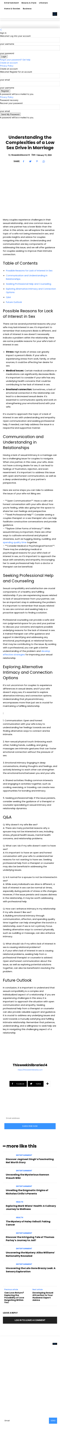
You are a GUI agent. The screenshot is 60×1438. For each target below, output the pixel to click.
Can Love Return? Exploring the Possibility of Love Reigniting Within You (14, 1297)
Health (19, 1202)
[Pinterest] (37, 161)
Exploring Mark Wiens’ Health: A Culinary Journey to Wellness (31, 1207)
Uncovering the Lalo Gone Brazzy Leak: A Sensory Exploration (30, 1270)
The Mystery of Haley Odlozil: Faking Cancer (28, 1223)
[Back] (1, 30)
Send (53, 1420)
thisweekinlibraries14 (20, 155)
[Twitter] (30, 161)
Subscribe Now (30, 1126)
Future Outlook (14, 302)
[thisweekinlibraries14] (30, 1052)
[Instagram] (23, 1399)
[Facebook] (24, 161)
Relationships (30, 130)
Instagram (31, 1399)
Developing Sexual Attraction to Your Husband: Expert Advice (42, 1296)
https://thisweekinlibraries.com (30, 1070)
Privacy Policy (6, 65)
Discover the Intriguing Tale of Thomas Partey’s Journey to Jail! (30, 1238)
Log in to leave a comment (30, 1320)
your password (7, 53)
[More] (47, 1084)
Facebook (14, 1399)
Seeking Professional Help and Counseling (28, 283)
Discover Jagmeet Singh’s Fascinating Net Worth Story (30, 1161)
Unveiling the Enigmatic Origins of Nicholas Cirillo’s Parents (27, 1192)
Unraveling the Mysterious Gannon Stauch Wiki (27, 1176)
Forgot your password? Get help (15, 59)
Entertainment (24, 1155)
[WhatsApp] (44, 161)
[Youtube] (7, 1403)
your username (7, 44)
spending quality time (15, 542)
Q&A (8, 297)
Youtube (13, 1403)
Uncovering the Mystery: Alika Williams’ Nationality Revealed (30, 1254)
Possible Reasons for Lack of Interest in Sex (29, 270)
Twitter (46, 1399)
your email (5, 79)
